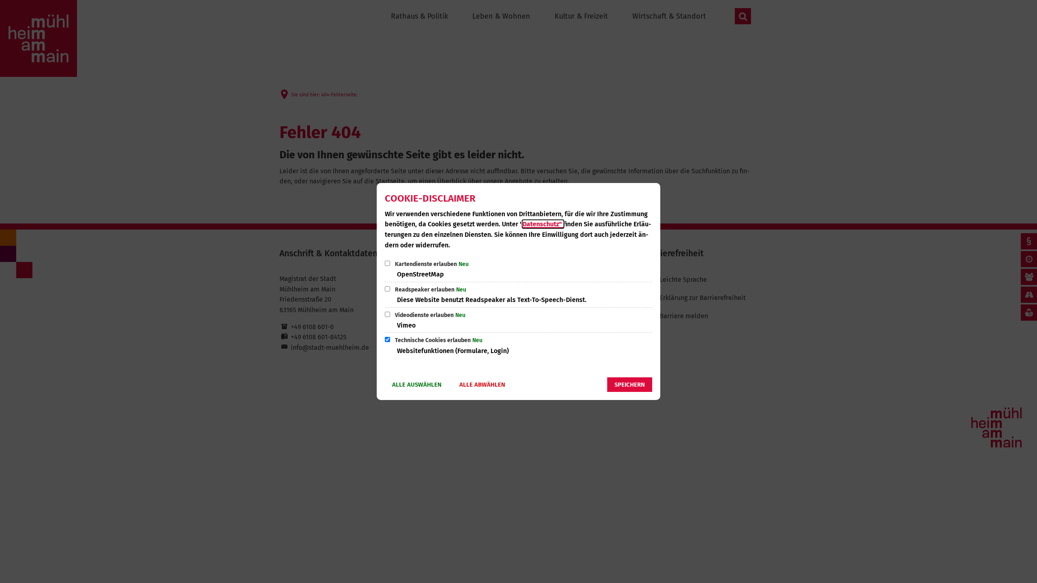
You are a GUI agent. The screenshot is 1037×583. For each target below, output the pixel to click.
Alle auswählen (417, 384)
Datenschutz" (543, 224)
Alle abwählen (482, 384)
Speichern (630, 384)
